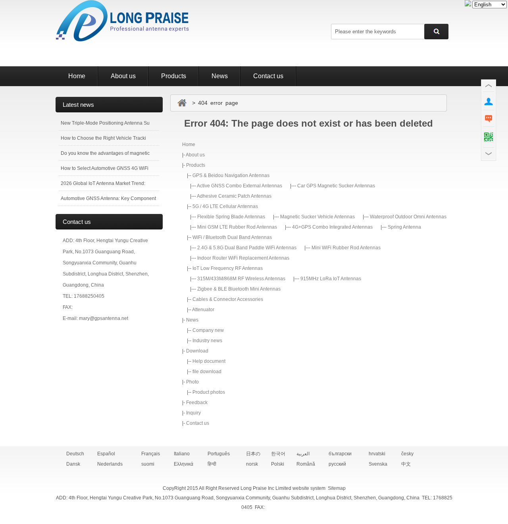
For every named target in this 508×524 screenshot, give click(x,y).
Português (219, 454)
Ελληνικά (183, 464)
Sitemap (337, 488)
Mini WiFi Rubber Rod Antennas (346, 247)
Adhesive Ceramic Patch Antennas (234, 196)
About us (123, 76)
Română (305, 464)
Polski (277, 464)
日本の (253, 454)
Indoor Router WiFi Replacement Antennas (243, 258)
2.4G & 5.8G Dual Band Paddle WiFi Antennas (246, 247)
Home (76, 76)
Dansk (73, 464)
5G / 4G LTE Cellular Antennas (225, 206)
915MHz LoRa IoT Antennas (330, 278)
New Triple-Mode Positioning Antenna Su (105, 123)
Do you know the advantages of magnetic (105, 153)
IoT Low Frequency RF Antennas (227, 268)
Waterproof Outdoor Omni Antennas (408, 217)
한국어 (278, 454)
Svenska (378, 464)
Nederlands (110, 464)
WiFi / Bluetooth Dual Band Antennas (232, 237)
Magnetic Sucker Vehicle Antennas (317, 217)
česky (407, 454)
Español (106, 454)
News (220, 76)
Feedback (197, 402)
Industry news (207, 340)
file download (206, 371)
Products (173, 76)
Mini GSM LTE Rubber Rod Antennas (237, 227)
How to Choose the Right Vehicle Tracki (103, 138)
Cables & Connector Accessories (227, 299)
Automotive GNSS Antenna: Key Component (108, 198)
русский (337, 464)
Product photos (208, 392)
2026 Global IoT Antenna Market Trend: (103, 183)
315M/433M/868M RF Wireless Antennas (241, 278)
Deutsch (75, 454)
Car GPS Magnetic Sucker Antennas (336, 186)
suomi (147, 464)
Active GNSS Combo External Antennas (239, 186)
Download (197, 351)
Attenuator (203, 309)
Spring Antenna (404, 227)
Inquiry (193, 413)
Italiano (182, 454)
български (340, 454)
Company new (208, 330)
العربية (303, 454)
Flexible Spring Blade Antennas (231, 217)
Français (150, 454)
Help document (208, 361)
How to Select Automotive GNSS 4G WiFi (104, 168)
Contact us (268, 76)
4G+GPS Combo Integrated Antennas (332, 227)
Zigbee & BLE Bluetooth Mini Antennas (239, 289)
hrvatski (377, 454)
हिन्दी (212, 464)
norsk (252, 464)
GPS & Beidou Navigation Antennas (230, 175)
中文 (406, 464)
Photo (192, 382)
